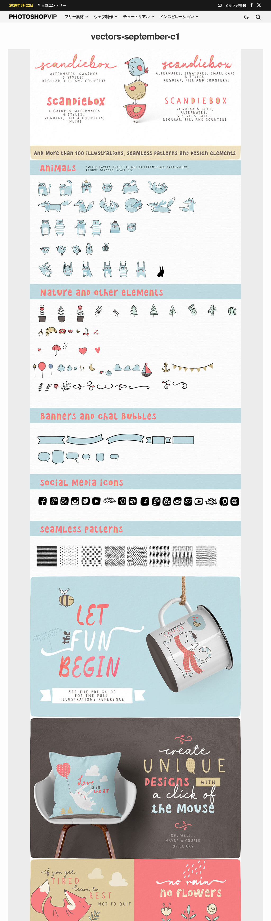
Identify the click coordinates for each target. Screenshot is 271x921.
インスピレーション (177, 16)
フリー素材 (74, 16)
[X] (259, 5)
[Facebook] (251, 5)
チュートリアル (136, 16)
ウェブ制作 (103, 16)
